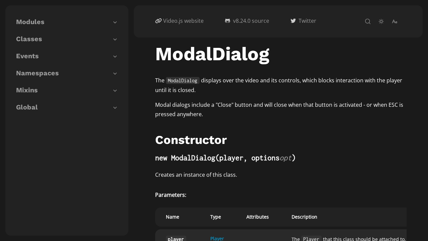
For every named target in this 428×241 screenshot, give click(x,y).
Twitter (307, 20)
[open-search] (367, 21)
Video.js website (183, 20)
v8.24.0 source (251, 20)
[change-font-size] (394, 21)
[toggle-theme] (381, 21)
